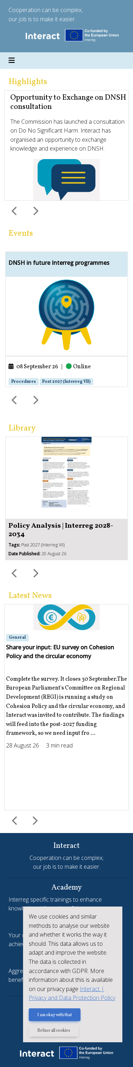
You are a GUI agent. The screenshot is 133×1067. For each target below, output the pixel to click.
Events (21, 233)
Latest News (30, 596)
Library (22, 428)
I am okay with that (54, 1015)
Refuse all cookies (53, 1030)
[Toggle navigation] (11, 60)
